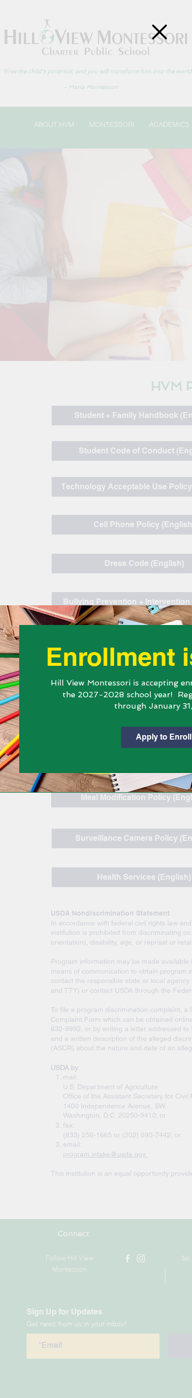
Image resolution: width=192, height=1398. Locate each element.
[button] (159, 32)
